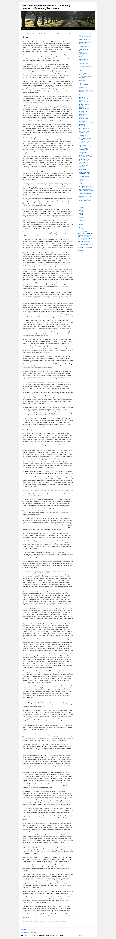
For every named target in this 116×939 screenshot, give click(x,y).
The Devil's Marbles (83, 73)
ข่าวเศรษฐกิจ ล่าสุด (83, 110)
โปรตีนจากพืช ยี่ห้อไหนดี (84, 177)
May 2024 (81, 225)
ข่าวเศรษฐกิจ (81, 107)
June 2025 (81, 213)
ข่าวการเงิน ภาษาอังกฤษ (84, 88)
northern (79, 242)
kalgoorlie (90, 239)
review (79, 244)
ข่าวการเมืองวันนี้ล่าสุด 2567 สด (85, 90)
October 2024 (81, 218)
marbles (82, 241)
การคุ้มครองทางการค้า (83, 84)
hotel (91, 238)
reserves (91, 242)
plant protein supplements (84, 63)
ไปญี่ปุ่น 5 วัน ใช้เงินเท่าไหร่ (84, 182)
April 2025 (81, 214)
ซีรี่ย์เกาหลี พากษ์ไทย (25, 932)
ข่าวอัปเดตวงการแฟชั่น (84, 104)
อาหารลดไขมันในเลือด (83, 149)
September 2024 (82, 220)
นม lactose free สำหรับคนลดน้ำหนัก (86, 122)
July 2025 (81, 211)
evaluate (53, 921)
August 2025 (81, 210)
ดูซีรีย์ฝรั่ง (23, 931)
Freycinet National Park (83, 49)
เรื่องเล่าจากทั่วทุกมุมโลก (84, 163)
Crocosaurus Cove (82, 45)
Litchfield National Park (83, 59)
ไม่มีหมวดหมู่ (81, 183)
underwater (82, 247)
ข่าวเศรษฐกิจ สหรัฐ (83, 111)
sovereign (79, 245)
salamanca (85, 244)
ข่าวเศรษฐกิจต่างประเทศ (84, 115)
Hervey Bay (35, 921)
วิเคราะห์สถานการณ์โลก (84, 141)
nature (89, 241)
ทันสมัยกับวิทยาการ (83, 121)
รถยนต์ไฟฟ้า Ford (82, 134)
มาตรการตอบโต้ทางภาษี (84, 131)
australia (82, 233)
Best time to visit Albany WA (84, 39)
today (79, 247)
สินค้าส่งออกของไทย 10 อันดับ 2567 (86, 146)
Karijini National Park (83, 53)
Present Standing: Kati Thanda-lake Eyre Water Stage (34, 33)
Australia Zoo (81, 38)
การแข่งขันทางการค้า (83, 87)
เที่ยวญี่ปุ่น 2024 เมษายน (84, 155)
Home (24, 28)
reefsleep (83, 242)
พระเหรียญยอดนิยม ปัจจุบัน (84, 128)
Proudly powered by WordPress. (85, 935)
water (81, 248)
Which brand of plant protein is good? (86, 79)
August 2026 (81, 204)
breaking (79, 235)
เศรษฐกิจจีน (81, 166)
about (79, 231)
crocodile (86, 235)
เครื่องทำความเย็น (82, 152)
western (84, 248)
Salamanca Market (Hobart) (84, 64)
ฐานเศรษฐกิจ (81, 120)
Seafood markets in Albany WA (85, 69)
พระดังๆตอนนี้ (82, 127)
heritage (88, 238)
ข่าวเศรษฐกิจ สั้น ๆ (83, 112)
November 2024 (82, 217)
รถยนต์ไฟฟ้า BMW (83, 132)
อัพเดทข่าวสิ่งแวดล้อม (83, 148)
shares (90, 244)
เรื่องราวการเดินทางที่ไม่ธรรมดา (85, 161)
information (83, 239)
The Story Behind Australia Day (85, 76)
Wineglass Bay (82, 80)
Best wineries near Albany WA (85, 40)
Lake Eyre (81, 57)
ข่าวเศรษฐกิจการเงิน (83, 114)
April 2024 (81, 227)
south (92, 244)
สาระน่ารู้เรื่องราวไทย (83, 142)
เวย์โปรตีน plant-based (83, 165)
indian (79, 239)
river (81, 244)
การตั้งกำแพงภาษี (82, 86)
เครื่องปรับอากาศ (82, 153)
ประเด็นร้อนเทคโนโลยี (83, 125)
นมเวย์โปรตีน (82, 124)
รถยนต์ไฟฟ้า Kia (82, 135)
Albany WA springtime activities (85, 36)
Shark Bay (81, 70)
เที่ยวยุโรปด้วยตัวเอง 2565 (84, 159)
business (82, 235)
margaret (85, 241)
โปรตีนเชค (81, 179)
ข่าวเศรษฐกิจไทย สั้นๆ (83, 117)
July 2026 (81, 206)
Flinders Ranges (82, 47)
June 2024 (81, 224)
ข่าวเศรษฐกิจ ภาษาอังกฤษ (84, 108)
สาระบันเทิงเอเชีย (82, 144)
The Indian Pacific (82, 74)
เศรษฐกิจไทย (81, 170)
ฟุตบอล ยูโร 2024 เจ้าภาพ (84, 129)
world (88, 248)
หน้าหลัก (29, 28)
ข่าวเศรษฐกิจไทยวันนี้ (83, 118)
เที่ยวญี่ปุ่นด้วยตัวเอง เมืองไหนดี (85, 156)
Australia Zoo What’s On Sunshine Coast (63, 33)
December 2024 (82, 216)
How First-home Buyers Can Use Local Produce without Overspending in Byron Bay (86, 196)
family (85, 236)
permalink (63, 921)
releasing (87, 242)
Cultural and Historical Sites (84, 46)
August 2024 (81, 221)
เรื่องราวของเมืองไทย (83, 162)
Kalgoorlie (81, 52)
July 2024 (81, 223)
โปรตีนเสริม (81, 180)
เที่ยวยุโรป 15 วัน (82, 158)
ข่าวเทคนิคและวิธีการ (83, 105)
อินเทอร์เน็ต (81, 151)
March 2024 (81, 228)
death (79, 236)
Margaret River (82, 60)
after (81, 231)
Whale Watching (41, 921)
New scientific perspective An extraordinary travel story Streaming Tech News (45, 7)
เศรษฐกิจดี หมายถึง (83, 168)
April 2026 (81, 207)
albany (84, 231)
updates (87, 247)
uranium (90, 247)
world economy (80, 250)
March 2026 (81, 209)
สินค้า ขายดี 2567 (82, 145)
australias (89, 233)
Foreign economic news (82, 238)
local (79, 241)
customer (90, 235)
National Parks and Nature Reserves (85, 62)
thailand (90, 245)
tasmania (83, 245)
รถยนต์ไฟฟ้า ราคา (83, 136)
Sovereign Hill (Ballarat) (83, 72)
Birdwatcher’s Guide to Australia (85, 42)
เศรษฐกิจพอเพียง (82, 169)
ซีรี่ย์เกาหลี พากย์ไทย (25, 929)
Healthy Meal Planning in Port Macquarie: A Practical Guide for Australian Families (85, 200)
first (88, 236)
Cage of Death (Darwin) (83, 43)
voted (79, 248)
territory (86, 245)
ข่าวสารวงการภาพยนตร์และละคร (86, 91)
